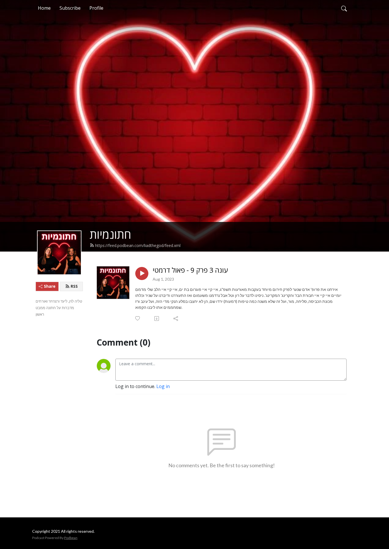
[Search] (344, 8)
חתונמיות (110, 234)
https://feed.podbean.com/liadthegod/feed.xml (138, 245)
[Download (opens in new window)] (157, 318)
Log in (163, 386)
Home (44, 8)
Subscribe (70, 8)
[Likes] (138, 318)
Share (50, 286)
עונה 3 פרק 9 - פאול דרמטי (190, 270)
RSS (74, 286)
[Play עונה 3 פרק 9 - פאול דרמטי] (141, 273)
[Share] (176, 318)
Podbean (70, 538)
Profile (96, 8)
